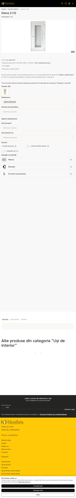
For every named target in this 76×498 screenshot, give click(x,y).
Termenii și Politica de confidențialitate (53, 414)
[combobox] (38, 102)
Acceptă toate (38, 486)
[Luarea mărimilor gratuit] (27, 146)
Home (3, 9)
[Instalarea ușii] (3, 151)
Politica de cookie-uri (24, 482)
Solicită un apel (70, 409)
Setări (38, 495)
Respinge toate (38, 490)
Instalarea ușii (10, 151)
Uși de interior (13, 9)
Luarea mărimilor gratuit (38, 146)
